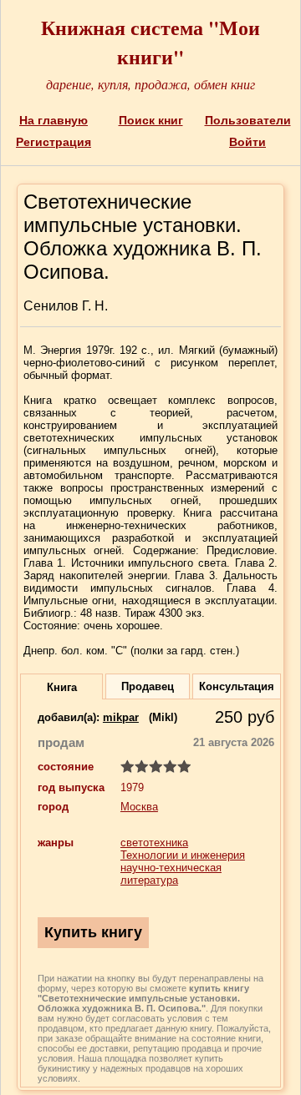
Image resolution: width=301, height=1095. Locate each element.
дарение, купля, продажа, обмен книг (150, 84)
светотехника (154, 842)
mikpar (121, 717)
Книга (62, 687)
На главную (53, 120)
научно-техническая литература (171, 873)
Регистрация (53, 142)
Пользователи (248, 120)
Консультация (236, 686)
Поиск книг (151, 120)
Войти (247, 142)
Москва (139, 806)
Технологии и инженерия (182, 855)
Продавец (147, 686)
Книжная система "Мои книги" (150, 42)
